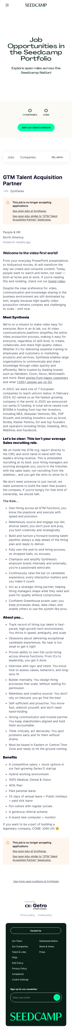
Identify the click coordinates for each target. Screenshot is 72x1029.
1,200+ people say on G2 (34, 382)
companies (28, 157)
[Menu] (7, 5)
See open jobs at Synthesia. (30, 210)
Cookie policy (45, 915)
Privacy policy (27, 915)
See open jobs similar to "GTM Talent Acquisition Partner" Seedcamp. (35, 218)
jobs (10, 157)
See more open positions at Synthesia (36, 881)
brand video (56, 281)
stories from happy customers (47, 378)
